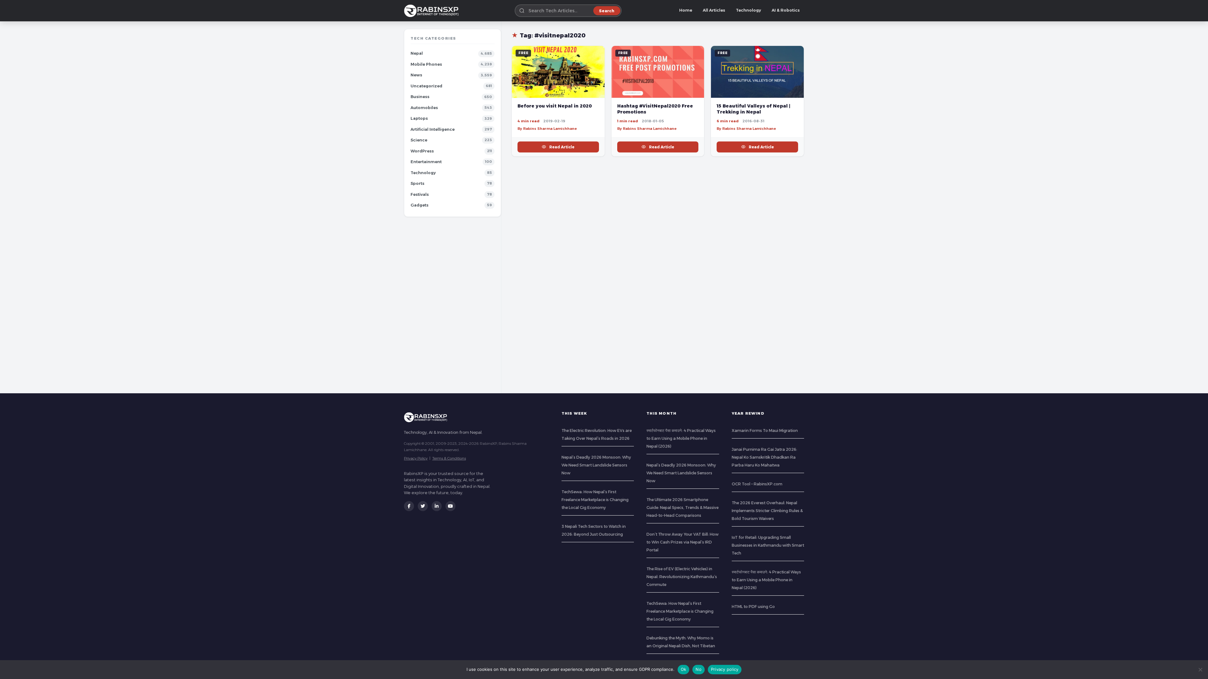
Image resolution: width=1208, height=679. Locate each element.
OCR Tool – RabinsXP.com (757, 484)
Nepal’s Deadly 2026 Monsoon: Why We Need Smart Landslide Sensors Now (596, 465)
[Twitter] (423, 506)
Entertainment (426, 161)
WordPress (422, 151)
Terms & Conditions (449, 458)
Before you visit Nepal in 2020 (554, 106)
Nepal (417, 53)
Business (420, 96)
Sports (417, 183)
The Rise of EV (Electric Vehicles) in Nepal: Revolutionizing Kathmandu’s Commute (681, 576)
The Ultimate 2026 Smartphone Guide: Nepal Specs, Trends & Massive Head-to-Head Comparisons (682, 507)
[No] (1200, 669)
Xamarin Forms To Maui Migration (765, 430)
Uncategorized (426, 86)
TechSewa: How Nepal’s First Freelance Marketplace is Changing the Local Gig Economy (595, 499)
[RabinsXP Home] (432, 10)
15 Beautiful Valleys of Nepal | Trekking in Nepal (753, 109)
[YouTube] (450, 506)
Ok (683, 669)
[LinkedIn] (437, 506)
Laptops (419, 118)
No (699, 669)
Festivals (420, 194)
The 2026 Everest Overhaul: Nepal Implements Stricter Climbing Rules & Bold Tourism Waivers (767, 510)
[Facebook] (409, 506)
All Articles (714, 10)
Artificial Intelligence (433, 129)
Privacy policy (725, 669)
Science (419, 140)
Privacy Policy (416, 458)
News (416, 75)
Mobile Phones (426, 64)
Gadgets (419, 205)
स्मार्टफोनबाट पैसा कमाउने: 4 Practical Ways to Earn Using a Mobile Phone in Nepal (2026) (681, 438)
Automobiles (424, 107)
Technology (748, 10)
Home (685, 10)
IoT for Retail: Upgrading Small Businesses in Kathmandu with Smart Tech (768, 545)
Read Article (561, 147)
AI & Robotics (786, 10)
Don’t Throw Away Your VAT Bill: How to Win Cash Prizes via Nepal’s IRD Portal (682, 542)
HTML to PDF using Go (753, 606)
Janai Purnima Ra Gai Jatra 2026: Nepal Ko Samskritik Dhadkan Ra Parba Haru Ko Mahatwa (764, 457)
